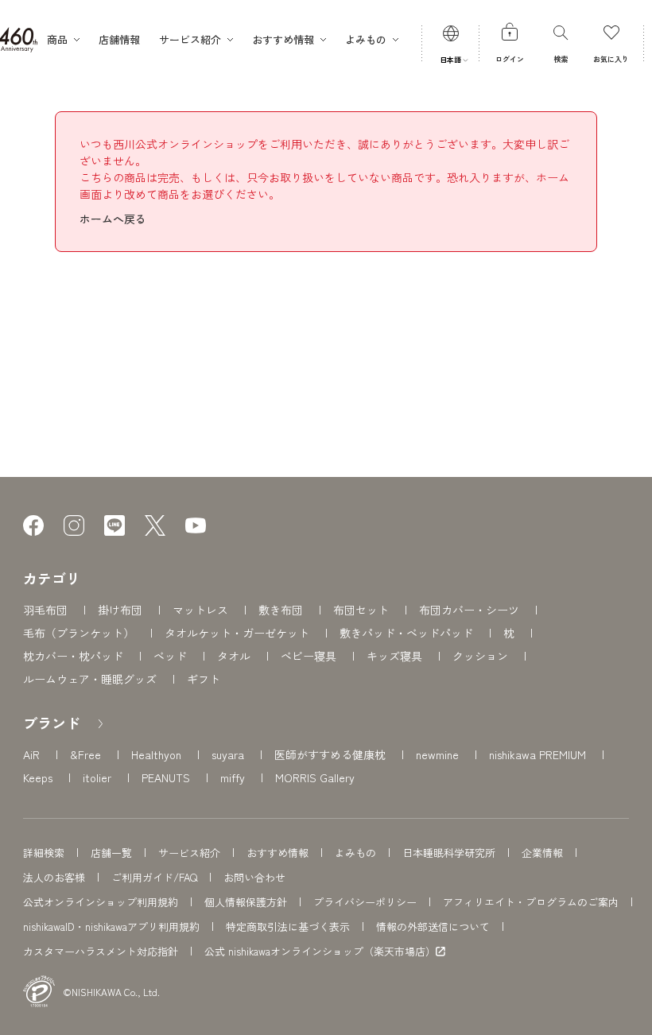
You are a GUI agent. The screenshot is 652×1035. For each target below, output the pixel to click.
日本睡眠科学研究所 (448, 852)
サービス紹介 (189, 852)
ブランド (51, 722)
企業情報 (542, 852)
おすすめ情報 (277, 852)
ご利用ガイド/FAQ (154, 877)
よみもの (355, 852)
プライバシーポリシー (365, 901)
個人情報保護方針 (245, 901)
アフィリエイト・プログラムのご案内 (531, 901)
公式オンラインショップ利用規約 (100, 901)
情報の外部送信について (433, 926)
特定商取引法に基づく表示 (288, 926)
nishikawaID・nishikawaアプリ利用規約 (111, 926)
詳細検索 (43, 852)
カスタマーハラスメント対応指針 (100, 951)
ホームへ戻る (113, 219)
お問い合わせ (254, 877)
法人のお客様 (54, 877)
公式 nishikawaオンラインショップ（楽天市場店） (320, 951)
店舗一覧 (111, 852)
